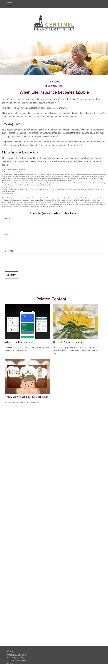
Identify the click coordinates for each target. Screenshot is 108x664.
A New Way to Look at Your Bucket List (26, 397)
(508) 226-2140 (19, 654)
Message (9, 250)
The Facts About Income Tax (68, 342)
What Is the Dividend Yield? (20, 342)
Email (7, 234)
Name (7, 218)
